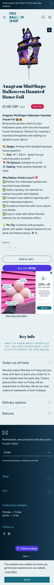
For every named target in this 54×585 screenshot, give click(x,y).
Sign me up (44, 308)
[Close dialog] (51, 273)
